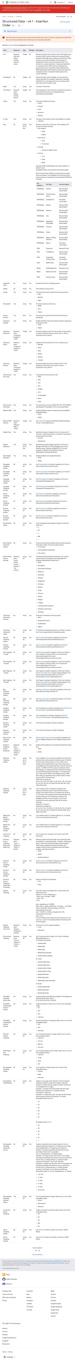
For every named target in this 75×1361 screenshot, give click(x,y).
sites (41, 652)
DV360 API (19, 16)
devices (42, 494)
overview (11, 45)
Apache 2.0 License (28, 1263)
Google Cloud (55, 1310)
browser (42, 508)
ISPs (41, 1230)
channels (43, 637)
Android (53, 1294)
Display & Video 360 (19, 2)
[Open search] (51, 2)
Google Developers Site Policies (55, 1263)
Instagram (30, 1300)
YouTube (29, 1310)
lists (47, 758)
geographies (44, 464)
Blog (28, 1294)
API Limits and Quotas (9, 1297)
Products (10, 16)
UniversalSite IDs (45, 673)
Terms (4, 1352)
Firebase (53, 1300)
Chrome (53, 1297)
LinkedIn (29, 1303)
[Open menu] (3, 2)
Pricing (4, 1300)
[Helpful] (68, 16)
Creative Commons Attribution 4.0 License (55, 1261)
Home (4, 16)
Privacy (10, 1352)
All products (6, 1344)
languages (43, 479)
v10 (42, 37)
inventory (43, 861)
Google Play (54, 1313)
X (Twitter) (30, 1307)
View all (53, 1316)
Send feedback (65, 22)
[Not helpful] (71, 16)
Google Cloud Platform (9, 1338)
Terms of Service (7, 1294)
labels (41, 632)
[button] (37, 31)
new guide (38, 10)
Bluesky (29, 1297)
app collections (44, 689)
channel (41, 421)
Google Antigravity (56, 1307)
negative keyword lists (47, 737)
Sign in (70, 2)
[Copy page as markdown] (19, 25)
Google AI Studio (56, 1303)
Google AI (5, 1341)
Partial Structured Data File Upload (15, 8)
